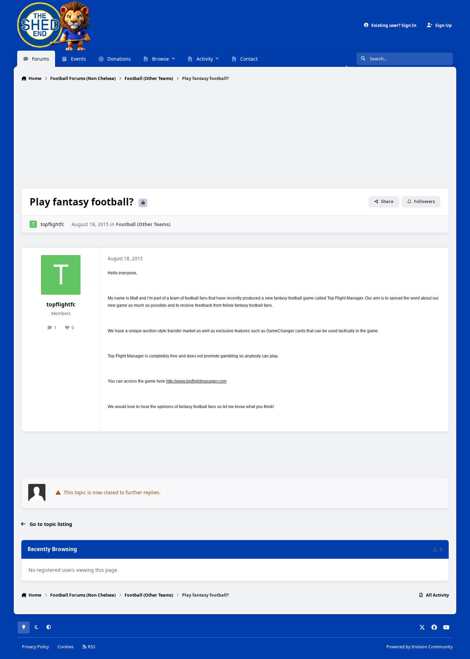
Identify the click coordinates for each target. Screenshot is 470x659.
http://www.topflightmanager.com (196, 381)
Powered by (419, 647)
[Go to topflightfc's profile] (33, 224)
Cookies (65, 647)
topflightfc (52, 224)
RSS (91, 647)
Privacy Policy (35, 647)
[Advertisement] (235, 135)
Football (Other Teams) (143, 224)
